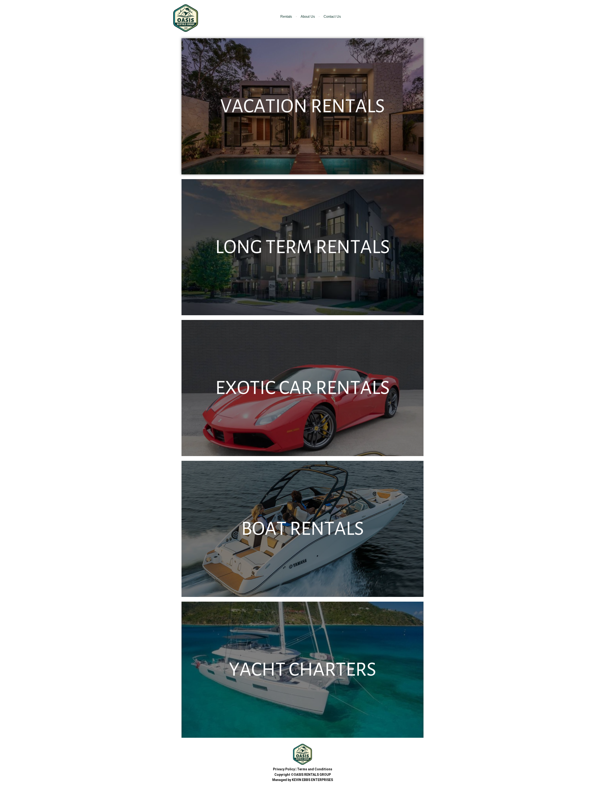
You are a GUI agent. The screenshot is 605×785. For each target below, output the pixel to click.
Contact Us (332, 16)
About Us (308, 16)
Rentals (286, 16)
